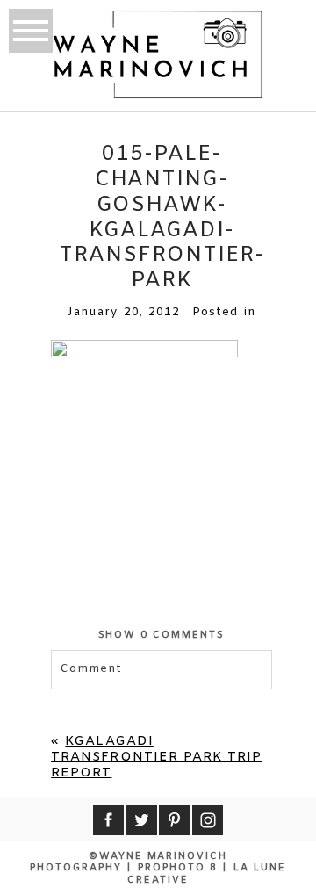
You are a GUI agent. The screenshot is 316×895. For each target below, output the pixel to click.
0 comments (162, 635)
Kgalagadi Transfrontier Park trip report (156, 757)
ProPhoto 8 (178, 868)
